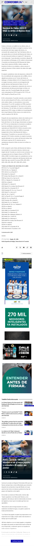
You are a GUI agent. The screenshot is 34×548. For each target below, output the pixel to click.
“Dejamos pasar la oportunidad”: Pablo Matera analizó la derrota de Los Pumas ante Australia (12, 413)
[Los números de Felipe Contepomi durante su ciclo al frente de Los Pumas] (28, 432)
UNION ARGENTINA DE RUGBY (10, 24)
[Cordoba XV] (13, 2)
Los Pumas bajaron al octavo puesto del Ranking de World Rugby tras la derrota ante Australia (12, 404)
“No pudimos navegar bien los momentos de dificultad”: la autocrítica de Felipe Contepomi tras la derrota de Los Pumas (12, 423)
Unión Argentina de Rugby (8, 241)
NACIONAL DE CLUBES (9, 21)
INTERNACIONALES (8, 456)
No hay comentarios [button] (27, 253)
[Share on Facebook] (6, 35)
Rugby (11, 239)
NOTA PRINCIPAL (19, 21)
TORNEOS (14, 22)
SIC (14, 239)
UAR (26, 22)
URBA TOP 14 (22, 24)
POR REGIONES (7, 22)
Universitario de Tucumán (22, 241)
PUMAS (26, 415)
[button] (3, 2)
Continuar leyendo (17, 541)
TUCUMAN (21, 22)
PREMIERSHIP (27, 456)
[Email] (11, 35)
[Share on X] (9, 35)
